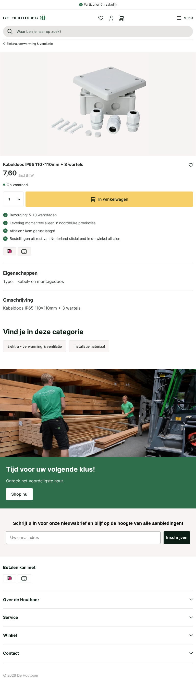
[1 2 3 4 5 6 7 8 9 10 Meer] (13, 199)
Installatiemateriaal (89, 346)
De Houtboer (27, 675)
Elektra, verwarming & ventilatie (30, 44)
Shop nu (19, 494)
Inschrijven (177, 537)
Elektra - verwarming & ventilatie (34, 346)
